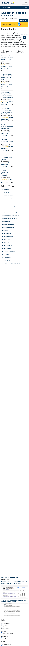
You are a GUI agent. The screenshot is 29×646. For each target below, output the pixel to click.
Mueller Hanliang (6, 99)
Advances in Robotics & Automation (7, 102)
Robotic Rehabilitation (9, 251)
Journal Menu (5, 7)
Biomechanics (7, 210)
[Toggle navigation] (25, 3)
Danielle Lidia (6, 63)
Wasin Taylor (5, 130)
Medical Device (7, 233)
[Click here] (8, 3)
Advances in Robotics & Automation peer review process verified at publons (14, 600)
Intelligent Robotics (8, 227)
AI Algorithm (6, 192)
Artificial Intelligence (8, 198)
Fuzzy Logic (6, 221)
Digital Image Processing (10, 218)
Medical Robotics (8, 236)
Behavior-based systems (10, 207)
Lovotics (5, 230)
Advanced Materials (8, 195)
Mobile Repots (7, 242)
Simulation (6, 254)
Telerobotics (6, 260)
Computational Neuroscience (11, 215)
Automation (6, 204)
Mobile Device (7, 239)
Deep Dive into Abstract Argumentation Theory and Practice (7, 126)
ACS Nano (6, 189)
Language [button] (23, 20)
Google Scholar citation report (9, 577)
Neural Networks (7, 245)
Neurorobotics (7, 248)
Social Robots (7, 257)
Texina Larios (5, 161)
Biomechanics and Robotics (10, 213)
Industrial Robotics (8, 224)
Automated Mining (8, 201)
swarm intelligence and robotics (11, 263)
